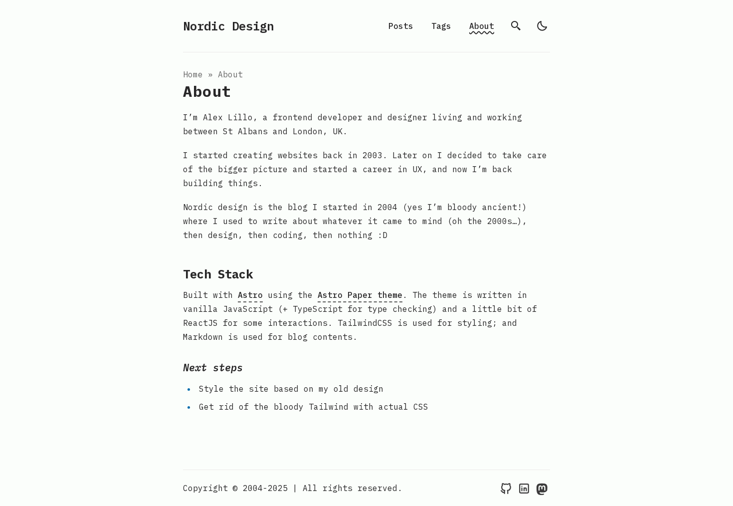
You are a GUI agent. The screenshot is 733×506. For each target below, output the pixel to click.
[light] (542, 26)
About (481, 26)
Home (193, 74)
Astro (250, 295)
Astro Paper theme (360, 295)
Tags (441, 26)
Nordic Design (228, 26)
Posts (400, 26)
